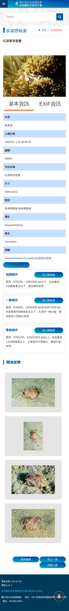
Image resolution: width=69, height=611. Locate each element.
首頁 (44, 30)
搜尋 (59, 16)
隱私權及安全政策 (33, 591)
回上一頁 (52, 559)
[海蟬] (33, 392)
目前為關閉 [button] (4, 4)
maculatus (29, 258)
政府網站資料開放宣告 (12, 591)
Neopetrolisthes (14, 258)
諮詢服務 (26, 559)
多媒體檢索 (56, 30)
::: (4, 27)
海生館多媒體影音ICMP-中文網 (28, 4)
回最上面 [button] (52, 565)
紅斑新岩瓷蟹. (44, 258)
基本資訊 (19, 104)
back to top (59, 596)
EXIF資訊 (50, 104)
